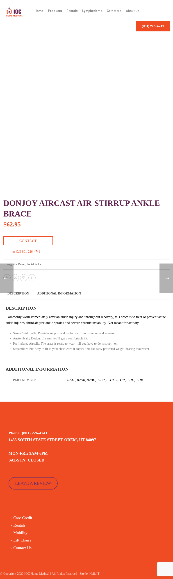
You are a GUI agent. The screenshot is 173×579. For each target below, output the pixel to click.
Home (38, 11)
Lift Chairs (22, 540)
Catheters (114, 11)
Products (55, 11)
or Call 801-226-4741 (26, 251)
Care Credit (22, 517)
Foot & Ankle (34, 264)
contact (28, 241)
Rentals (72, 11)
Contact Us (22, 548)
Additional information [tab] (59, 293)
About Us (132, 11)
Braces (21, 264)
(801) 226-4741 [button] (153, 26)
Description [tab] (18, 293)
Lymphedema (92, 11)
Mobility (20, 532)
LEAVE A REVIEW (33, 483)
